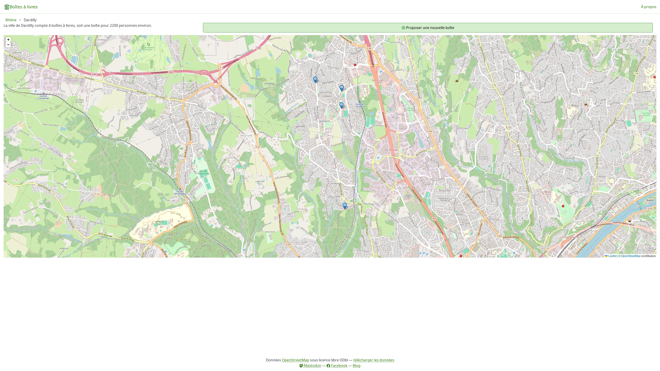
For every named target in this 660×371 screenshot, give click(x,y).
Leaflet (612, 256)
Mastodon (312, 365)
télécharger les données (373, 360)
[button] (345, 206)
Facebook (338, 365)
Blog (356, 365)
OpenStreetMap (631, 256)
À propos (648, 6)
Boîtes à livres (24, 7)
